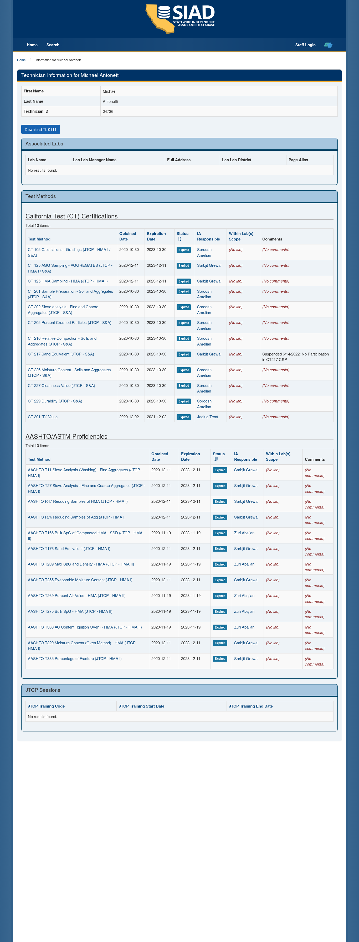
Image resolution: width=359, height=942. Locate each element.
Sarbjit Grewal (209, 265)
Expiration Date (156, 236)
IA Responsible (208, 236)
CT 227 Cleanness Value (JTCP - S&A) (61, 385)
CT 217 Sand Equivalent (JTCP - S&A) (61, 354)
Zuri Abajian (244, 532)
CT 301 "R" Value (43, 416)
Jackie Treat (207, 416)
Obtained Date (127, 236)
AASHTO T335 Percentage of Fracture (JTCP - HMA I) (75, 658)
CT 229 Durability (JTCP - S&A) (55, 401)
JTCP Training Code (46, 706)
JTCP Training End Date (251, 706)
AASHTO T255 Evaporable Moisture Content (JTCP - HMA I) (80, 579)
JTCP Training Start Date (141, 706)
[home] (328, 44)
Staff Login (305, 45)
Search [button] (53, 45)
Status (182, 233)
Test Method (39, 239)
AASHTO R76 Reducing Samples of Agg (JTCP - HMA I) (77, 517)
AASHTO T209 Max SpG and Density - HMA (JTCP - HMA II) (81, 564)
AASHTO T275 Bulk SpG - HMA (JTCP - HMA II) (70, 611)
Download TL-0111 (41, 129)
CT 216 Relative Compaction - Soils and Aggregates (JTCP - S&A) (62, 340)
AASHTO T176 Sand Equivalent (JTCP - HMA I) (69, 548)
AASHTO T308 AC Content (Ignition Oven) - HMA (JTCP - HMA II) (85, 627)
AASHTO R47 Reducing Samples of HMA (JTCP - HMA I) (78, 501)
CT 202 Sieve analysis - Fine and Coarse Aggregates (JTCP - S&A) (63, 309)
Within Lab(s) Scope (241, 236)
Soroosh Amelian (204, 252)
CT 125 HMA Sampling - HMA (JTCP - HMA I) (68, 281)
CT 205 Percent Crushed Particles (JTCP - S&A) (69, 322)
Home (32, 45)
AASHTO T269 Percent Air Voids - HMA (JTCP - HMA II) (77, 595)
